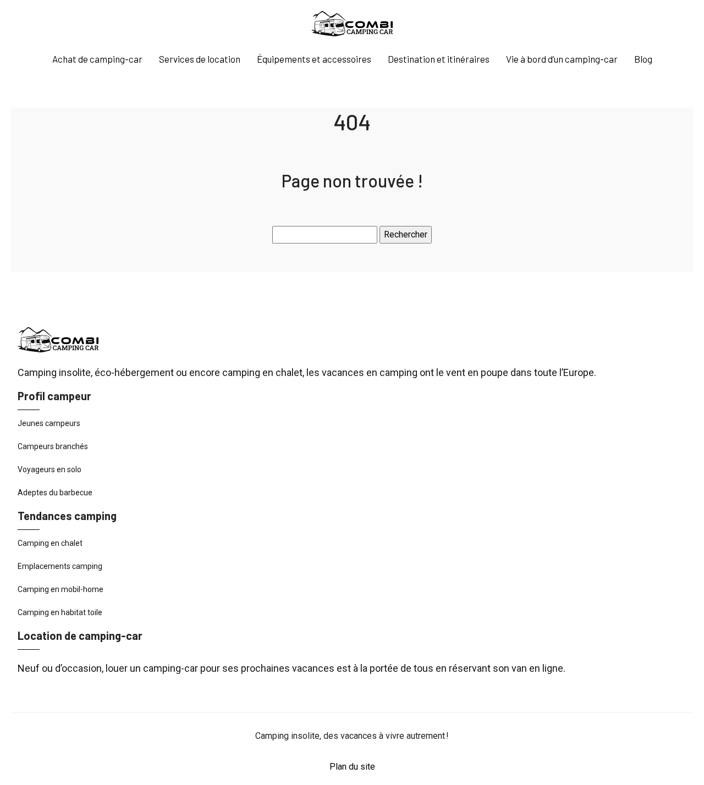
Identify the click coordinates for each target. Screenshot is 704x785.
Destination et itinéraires (439, 58)
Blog (643, 58)
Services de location (199, 58)
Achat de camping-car (97, 58)
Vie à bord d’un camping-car (562, 58)
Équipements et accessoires (314, 58)
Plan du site (352, 766)
